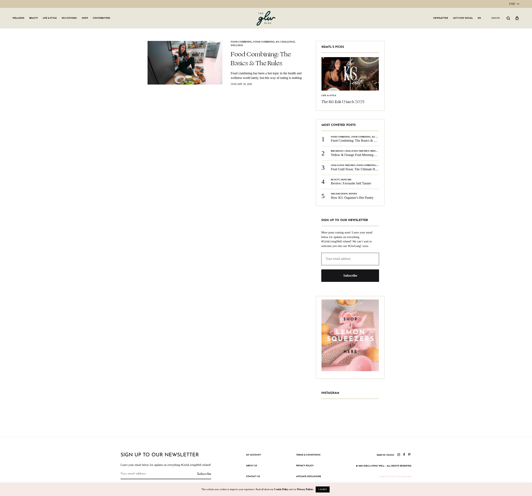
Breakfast (337, 151)
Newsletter (440, 18)
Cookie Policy (281, 489)
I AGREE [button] (322, 489)
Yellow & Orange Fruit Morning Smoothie (359, 155)
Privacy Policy (305, 466)
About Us (251, 466)
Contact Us (253, 476)
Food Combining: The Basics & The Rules (261, 58)
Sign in (495, 18)
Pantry (353, 194)
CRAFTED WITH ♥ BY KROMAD (395, 477)
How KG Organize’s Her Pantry (352, 197)
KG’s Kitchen (69, 18)
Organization (339, 194)
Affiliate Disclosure (308, 476)
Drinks (374, 151)
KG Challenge (285, 42)
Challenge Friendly (357, 151)
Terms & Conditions (308, 455)
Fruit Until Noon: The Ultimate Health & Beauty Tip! (366, 169)
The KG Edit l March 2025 (342, 102)
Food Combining (241, 42)
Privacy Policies (305, 489)
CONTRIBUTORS (101, 18)
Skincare (346, 179)
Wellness (18, 18)
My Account (253, 455)
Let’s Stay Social (463, 18)
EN (479, 18)
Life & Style (50, 18)
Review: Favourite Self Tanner (351, 183)
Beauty (33, 18)
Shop (85, 18)
